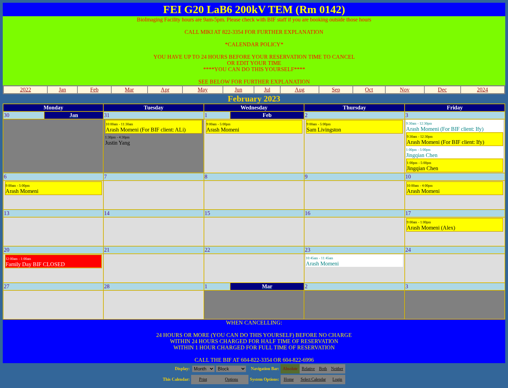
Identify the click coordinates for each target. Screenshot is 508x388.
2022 (25, 90)
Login (337, 379)
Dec (442, 90)
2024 (482, 90)
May (203, 90)
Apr (165, 90)
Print (203, 379)
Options (231, 379)
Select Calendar (313, 379)
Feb (94, 90)
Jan (62, 90)
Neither (337, 368)
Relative (308, 368)
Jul (267, 90)
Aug (299, 90)
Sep (336, 90)
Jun (238, 90)
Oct (369, 90)
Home (289, 379)
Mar (129, 90)
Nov (405, 90)
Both (323, 368)
